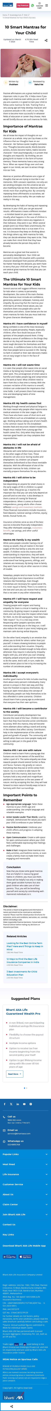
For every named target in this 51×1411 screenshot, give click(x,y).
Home (5, 15)
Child (26, 15)
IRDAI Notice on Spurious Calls (20, 1359)
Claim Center (10, 1204)
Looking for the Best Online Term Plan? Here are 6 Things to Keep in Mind (25, 946)
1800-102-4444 (14, 1120)
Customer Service (13, 1184)
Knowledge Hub (15, 15)
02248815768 (14, 1145)
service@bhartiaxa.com (19, 1134)
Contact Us (9, 1225)
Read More (13, 1074)
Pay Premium (22, 5)
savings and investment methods (27, 507)
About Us (8, 1194)
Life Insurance (11, 1174)
